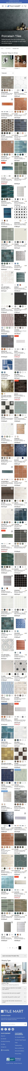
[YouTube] (13, 1029)
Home (2, 48)
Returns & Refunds (19, 1048)
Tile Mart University (5, 1041)
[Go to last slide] (4, 972)
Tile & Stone (8, 48)
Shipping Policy (18, 1045)
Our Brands (3, 1038)
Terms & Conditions (19, 1051)
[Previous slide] (3, 62)
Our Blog (3, 1044)
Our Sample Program (20, 1037)
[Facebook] (5, 1029)
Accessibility (6, 1050)
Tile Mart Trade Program (20, 1040)
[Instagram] (2, 1029)
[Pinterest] (9, 1029)
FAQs (16, 1042)
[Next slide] (24, 62)
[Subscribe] (25, 1024)
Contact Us (3, 1047)
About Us (3, 1036)
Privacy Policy (18, 1053)
